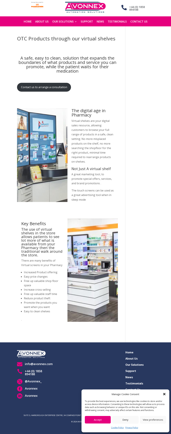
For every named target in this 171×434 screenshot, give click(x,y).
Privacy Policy (131, 427)
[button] (164, 394)
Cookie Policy (117, 427)
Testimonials (117, 21)
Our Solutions (63, 21)
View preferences (153, 419)
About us (42, 21)
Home (28, 21)
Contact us (138, 21)
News (100, 21)
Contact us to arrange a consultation (44, 87)
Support (87, 21)
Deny (125, 419)
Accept (98, 419)
